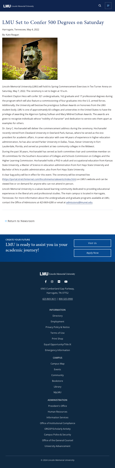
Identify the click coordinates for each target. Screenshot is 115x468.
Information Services (57, 417)
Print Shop (57, 338)
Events (57, 369)
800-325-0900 (66, 299)
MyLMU (57, 392)
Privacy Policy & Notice (58, 327)
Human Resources (57, 411)
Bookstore (57, 380)
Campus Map (58, 363)
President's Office (57, 405)
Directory (58, 315)
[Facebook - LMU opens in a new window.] (47, 281)
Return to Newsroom (21, 221)
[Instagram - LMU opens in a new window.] (54, 281)
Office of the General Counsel (57, 440)
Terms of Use (57, 332)
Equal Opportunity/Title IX (57, 344)
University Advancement (57, 446)
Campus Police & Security (57, 434)
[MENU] (108, 5)
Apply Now (93, 252)
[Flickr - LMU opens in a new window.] (60, 281)
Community (57, 375)
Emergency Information (57, 350)
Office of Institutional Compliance (57, 423)
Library (57, 386)
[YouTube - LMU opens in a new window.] (67, 281)
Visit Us (92, 243)
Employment (57, 321)
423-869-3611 (49, 299)
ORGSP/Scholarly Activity (57, 428)
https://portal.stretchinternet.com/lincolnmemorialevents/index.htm (39, 179)
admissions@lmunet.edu (79, 202)
